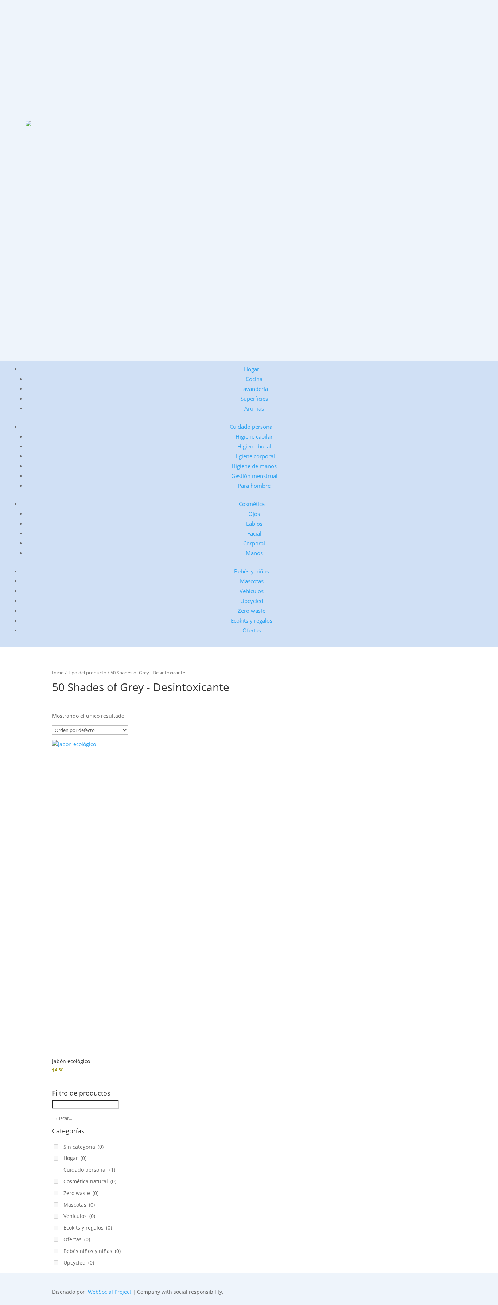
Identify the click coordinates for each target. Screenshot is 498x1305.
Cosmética (252, 504)
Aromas (254, 408)
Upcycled (251, 600)
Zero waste (251, 610)
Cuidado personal (252, 426)
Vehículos (252, 591)
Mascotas (252, 581)
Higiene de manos (254, 466)
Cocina (254, 379)
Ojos (254, 513)
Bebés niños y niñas (92, 1250)
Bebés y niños (251, 571)
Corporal (254, 543)
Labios (254, 523)
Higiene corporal (254, 456)
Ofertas (251, 630)
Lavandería (254, 388)
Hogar (251, 369)
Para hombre (254, 485)
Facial (254, 533)
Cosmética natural (89, 1181)
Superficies (254, 398)
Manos (254, 553)
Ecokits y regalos (251, 620)
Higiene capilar (254, 436)
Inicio (58, 672)
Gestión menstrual (254, 475)
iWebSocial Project (108, 1291)
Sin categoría (83, 1146)
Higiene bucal (254, 446)
